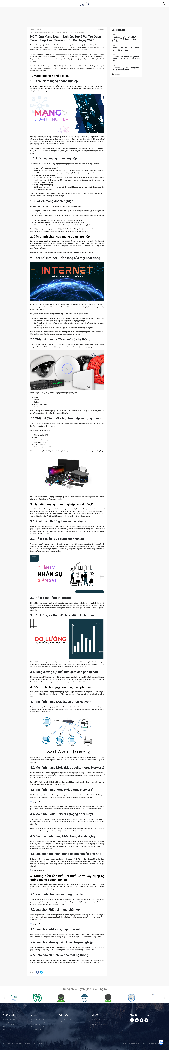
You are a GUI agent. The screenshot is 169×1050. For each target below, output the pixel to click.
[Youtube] (137, 1020)
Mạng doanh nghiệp (37, 86)
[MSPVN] (84, 3)
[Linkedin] (141, 1020)
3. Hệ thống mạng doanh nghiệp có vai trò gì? (61, 504)
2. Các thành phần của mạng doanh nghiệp (60, 236)
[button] (5, 3)
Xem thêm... (116, 74)
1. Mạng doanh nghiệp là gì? (49, 76)
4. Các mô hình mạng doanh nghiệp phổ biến (61, 687)
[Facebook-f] (132, 1020)
